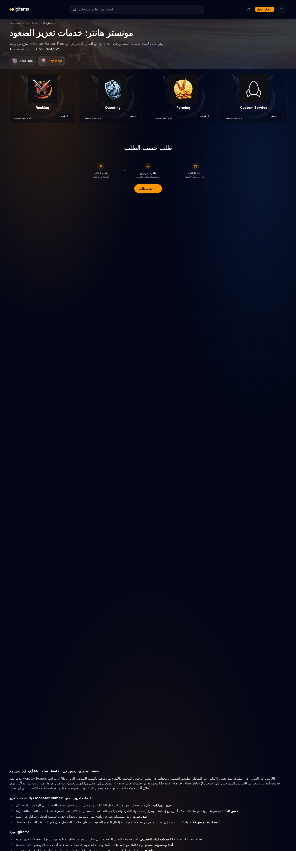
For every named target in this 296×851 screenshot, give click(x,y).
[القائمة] (282, 9)
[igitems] (19, 9)
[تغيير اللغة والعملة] (248, 9)
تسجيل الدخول (264, 9)
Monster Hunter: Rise (23, 23)
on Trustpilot (34, 49)
